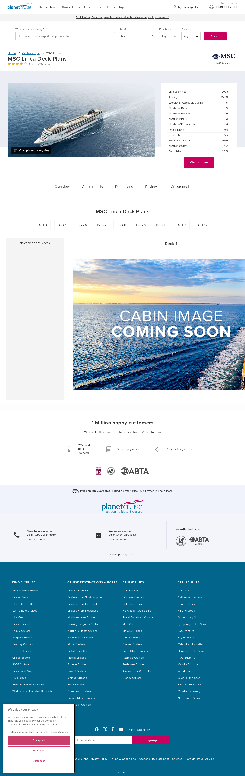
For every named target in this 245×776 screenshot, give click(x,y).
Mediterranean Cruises (82, 617)
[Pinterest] (115, 730)
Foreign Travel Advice (199, 758)
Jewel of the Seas (189, 678)
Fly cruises (19, 678)
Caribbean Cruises (79, 704)
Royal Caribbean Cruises (138, 617)
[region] (39, 738)
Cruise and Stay (22, 671)
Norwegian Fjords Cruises (84, 624)
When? (122, 29)
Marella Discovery (189, 691)
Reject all (39, 750)
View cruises (199, 162)
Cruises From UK (78, 590)
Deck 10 (161, 225)
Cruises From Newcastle (83, 610)
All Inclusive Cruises (25, 590)
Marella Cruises (132, 631)
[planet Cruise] (20, 6)
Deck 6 (82, 225)
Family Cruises (21, 631)
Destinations (93, 7)
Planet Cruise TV (139, 730)
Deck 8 (121, 225)
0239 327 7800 (226, 7)
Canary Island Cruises (81, 698)
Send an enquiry (118, 539)
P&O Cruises (131, 590)
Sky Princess (186, 637)
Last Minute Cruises (24, 610)
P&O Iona (183, 590)
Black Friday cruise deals (28, 684)
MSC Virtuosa (186, 610)
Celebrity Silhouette (190, 644)
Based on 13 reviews (39, 64)
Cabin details (92, 187)
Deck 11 (181, 225)
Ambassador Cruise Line (138, 671)
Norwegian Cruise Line (137, 610)
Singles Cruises (22, 637)
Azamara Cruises (133, 657)
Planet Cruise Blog (24, 604)
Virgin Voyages (132, 637)
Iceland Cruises (77, 678)
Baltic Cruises (76, 684)
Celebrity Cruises (133, 604)
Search (215, 36)
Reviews (151, 187)
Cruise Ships (116, 7)
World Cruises (76, 644)
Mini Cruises (20, 617)
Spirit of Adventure (190, 684)
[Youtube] (123, 730)
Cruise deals (181, 187)
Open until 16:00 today (122, 534)
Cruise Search (21, 657)
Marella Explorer (188, 664)
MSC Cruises (131, 624)
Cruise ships (31, 53)
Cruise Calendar (22, 624)
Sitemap (177, 758)
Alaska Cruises (77, 657)
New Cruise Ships (189, 698)
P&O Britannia (186, 657)
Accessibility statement (154, 758)
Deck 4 (42, 225)
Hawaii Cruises (77, 671)
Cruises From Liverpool (82, 604)
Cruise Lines (71, 7)
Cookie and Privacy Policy (91, 758)
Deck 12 (202, 225)
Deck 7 (101, 225)
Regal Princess (187, 604)
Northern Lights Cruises (83, 631)
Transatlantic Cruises (81, 637)
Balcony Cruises (22, 644)
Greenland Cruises (79, 691)
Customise (122, 772)
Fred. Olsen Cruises (135, 651)
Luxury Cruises (21, 651)
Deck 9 (141, 225)
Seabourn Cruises (134, 664)
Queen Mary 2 (187, 617)
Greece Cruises (77, 664)
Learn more (165, 491)
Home (12, 53)
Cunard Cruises (132, 644)
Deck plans (124, 187)
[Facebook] (98, 730)
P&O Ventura (186, 631)
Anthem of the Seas (190, 597)
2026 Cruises (20, 664)
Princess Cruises (133, 597)
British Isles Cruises (80, 651)
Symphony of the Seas (192, 624)
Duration (186, 29)
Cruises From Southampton (85, 597)
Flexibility (165, 29)
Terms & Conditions (123, 758)
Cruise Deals (48, 7)
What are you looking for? (31, 29)
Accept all (39, 740)
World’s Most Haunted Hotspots (32, 691)
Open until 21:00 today (41, 534)
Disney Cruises (132, 678)
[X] (106, 730)
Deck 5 (62, 225)
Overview (62, 187)
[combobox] (65, 36)
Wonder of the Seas (190, 671)
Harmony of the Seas (191, 651)
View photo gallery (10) (34, 150)
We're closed (228, 3)
